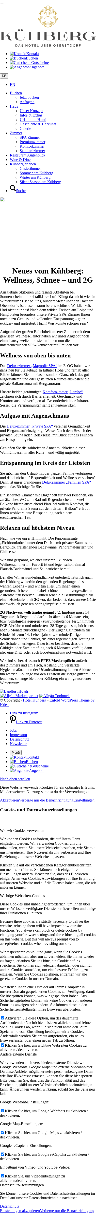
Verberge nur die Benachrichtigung (46, 800)
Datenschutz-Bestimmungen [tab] (22, 1185)
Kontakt (32, 54)
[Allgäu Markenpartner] (19, 696)
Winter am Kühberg (35, 177)
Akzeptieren (9, 800)
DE (4, 76)
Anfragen (27, 102)
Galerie (25, 128)
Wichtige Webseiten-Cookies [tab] (22, 896)
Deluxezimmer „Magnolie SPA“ (32, 366)
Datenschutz (9, 1206)
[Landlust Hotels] (14, 691)
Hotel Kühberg (34, 700)
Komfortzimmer (32, 146)
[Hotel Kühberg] (48, 45)
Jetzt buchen (29, 97)
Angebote (36, 67)
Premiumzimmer (32, 142)
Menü (16, 752)
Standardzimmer (32, 151)
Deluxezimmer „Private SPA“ (30, 426)
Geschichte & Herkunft (38, 124)
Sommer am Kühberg (36, 173)
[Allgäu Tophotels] (54, 696)
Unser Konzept (31, 111)
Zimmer (16, 133)
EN (12, 84)
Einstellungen (84, 800)
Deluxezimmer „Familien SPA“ (66, 482)
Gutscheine (40, 62)
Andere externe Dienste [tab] (18, 1054)
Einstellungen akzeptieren (20, 1211)
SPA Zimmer (30, 137)
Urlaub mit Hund (33, 119)
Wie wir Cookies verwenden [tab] (22, 830)
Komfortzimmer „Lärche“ (63, 392)
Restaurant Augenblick (27, 155)
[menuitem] (53, 188)
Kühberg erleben (23, 164)
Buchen (32, 58)
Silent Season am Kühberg (40, 182)
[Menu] (2, 3)
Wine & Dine (20, 159)
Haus (14, 106)
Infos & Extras (31, 115)
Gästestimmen (31, 168)
